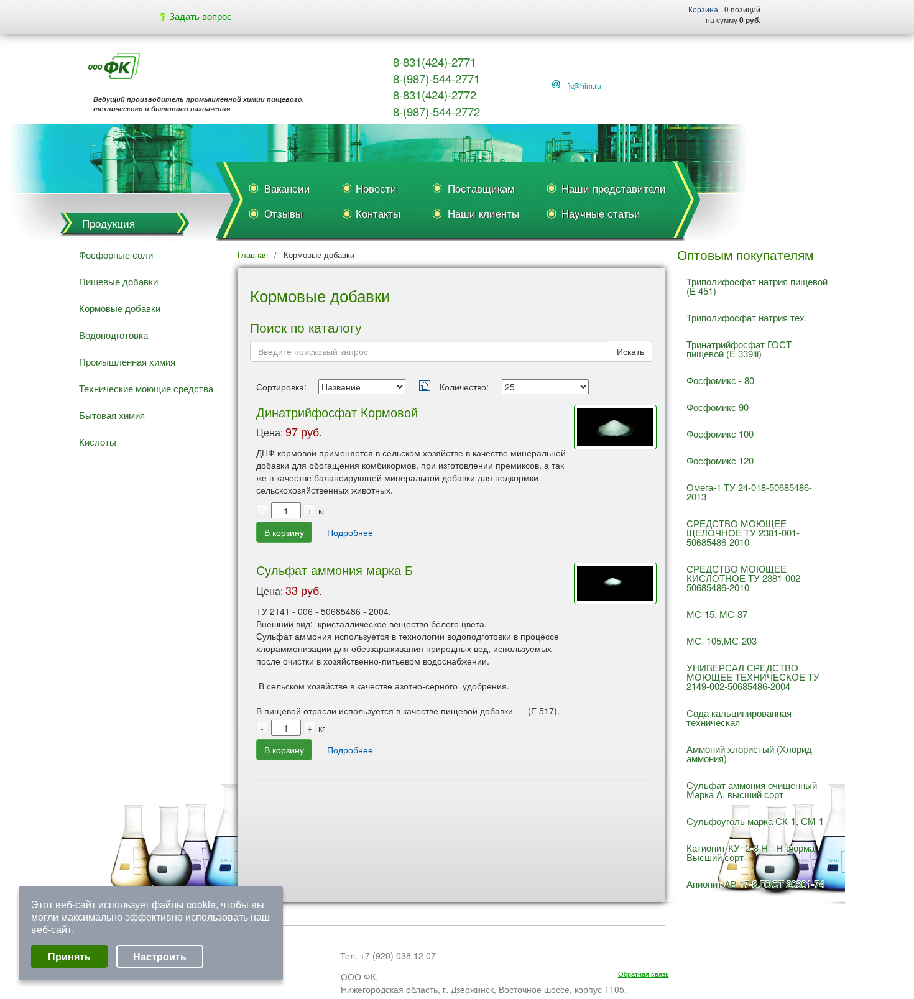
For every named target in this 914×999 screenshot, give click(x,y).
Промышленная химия (127, 361)
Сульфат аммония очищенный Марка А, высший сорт (751, 789)
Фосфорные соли (116, 254)
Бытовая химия (112, 414)
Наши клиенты (483, 213)
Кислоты (97, 441)
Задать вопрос (199, 15)
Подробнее (350, 532)
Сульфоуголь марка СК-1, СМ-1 (755, 820)
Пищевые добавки (118, 281)
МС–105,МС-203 (721, 640)
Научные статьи (600, 213)
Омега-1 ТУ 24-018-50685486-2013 (749, 492)
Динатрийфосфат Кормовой (337, 412)
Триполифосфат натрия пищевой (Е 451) (757, 286)
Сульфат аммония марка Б (334, 570)
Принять (69, 956)
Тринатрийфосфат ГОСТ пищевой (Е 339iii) (739, 349)
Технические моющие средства (146, 388)
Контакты (378, 213)
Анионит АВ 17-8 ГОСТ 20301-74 (755, 883)
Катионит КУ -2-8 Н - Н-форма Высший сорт (750, 852)
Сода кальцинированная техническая (739, 717)
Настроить (160, 956)
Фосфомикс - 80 (720, 380)
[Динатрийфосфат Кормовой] (612, 397)
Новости (376, 188)
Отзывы (283, 213)
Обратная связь (643, 973)
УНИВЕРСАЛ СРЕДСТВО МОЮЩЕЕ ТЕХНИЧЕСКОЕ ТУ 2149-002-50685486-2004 (752, 677)
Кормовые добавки (119, 308)
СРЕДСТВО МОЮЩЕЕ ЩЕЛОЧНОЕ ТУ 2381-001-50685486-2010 (743, 532)
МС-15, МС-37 (716, 613)
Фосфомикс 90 (717, 406)
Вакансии (287, 188)
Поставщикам (481, 188)
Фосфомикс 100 (720, 433)
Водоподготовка (113, 334)
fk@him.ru (584, 85)
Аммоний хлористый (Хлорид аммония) (749, 753)
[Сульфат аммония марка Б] (612, 553)
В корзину (284, 532)
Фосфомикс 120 (720, 460)
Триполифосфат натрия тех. (746, 317)
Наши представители (613, 188)
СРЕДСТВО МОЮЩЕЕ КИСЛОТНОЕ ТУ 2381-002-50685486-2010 (744, 578)
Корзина (703, 9)
